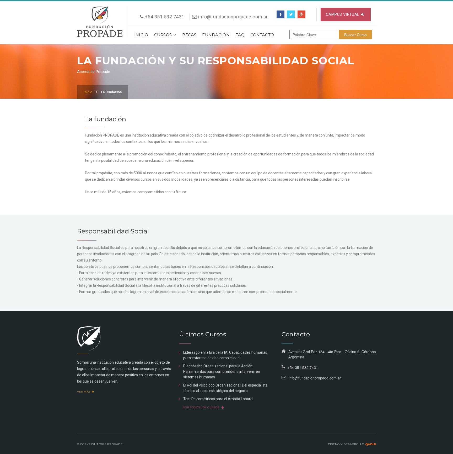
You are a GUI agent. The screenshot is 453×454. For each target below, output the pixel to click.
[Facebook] (280, 14)
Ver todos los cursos (201, 407)
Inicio (141, 34)
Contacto (262, 34)
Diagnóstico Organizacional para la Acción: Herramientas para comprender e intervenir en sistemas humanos (221, 371)
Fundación (216, 34)
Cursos (163, 34)
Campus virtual (342, 14)
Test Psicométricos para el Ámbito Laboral (218, 399)
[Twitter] (291, 14)
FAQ (240, 34)
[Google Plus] (301, 14)
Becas (189, 34)
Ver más (83, 391)
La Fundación (111, 92)
